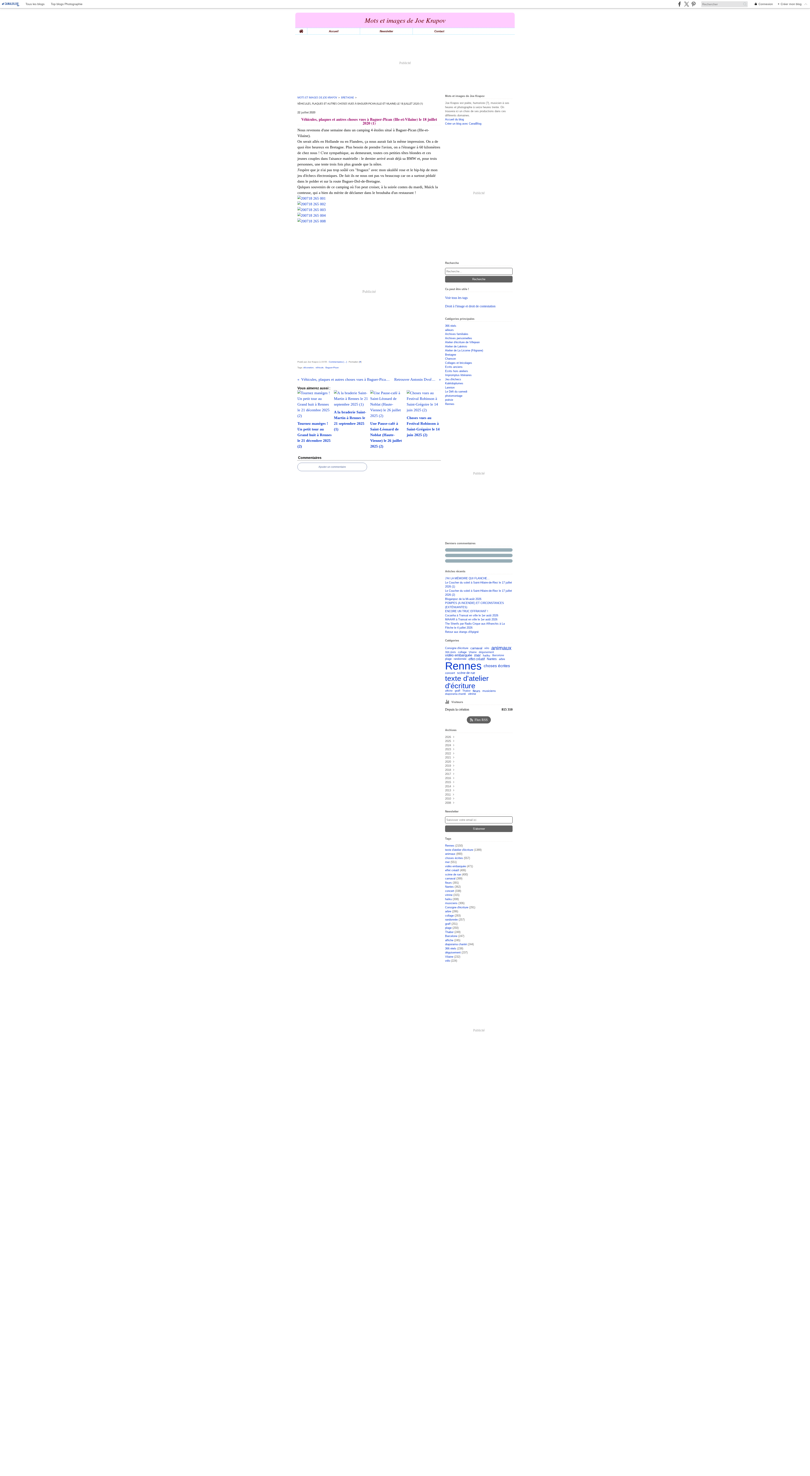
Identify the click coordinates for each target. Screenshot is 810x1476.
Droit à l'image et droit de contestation (470, 306)
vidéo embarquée (458, 655)
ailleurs (449, 330)
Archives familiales (456, 334)
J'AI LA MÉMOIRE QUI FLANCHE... (467, 578)
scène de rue (466, 672)
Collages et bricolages (458, 362)
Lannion (450, 387)
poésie (449, 399)
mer (477, 655)
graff (457, 691)
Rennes (449, 404)
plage (448, 659)
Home (301, 29)
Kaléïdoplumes (454, 383)
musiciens (489, 691)
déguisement (486, 652)
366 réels (450, 325)
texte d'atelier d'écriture (467, 682)
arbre (502, 659)
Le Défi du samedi (456, 391)
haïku (486, 655)
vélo (486, 648)
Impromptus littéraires (458, 375)
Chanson (450, 358)
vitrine (472, 693)
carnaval (476, 648)
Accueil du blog (454, 119)
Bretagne (347, 97)
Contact (439, 31)
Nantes (492, 659)
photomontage (453, 395)
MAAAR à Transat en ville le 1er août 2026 (471, 619)
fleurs (476, 690)
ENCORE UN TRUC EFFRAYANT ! (466, 611)
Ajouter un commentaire (332, 466)
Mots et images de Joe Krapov (317, 97)
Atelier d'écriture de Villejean (462, 342)
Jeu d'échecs (453, 379)
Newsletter (386, 31)
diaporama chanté (455, 694)
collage (462, 652)
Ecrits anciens (454, 366)
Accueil (334, 31)
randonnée (460, 659)
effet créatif (476, 659)
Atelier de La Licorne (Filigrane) (464, 350)
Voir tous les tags (456, 298)
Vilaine (473, 652)
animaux (501, 648)
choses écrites (497, 666)
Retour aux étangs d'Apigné (462, 631)
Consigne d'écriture (456, 648)
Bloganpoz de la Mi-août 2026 (463, 599)
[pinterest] (693, 4)
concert (450, 672)
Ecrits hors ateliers (456, 371)
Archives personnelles (458, 338)
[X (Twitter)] (686, 4)
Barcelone (498, 655)
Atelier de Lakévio (456, 346)
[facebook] (679, 4)
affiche (449, 691)
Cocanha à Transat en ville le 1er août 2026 (471, 615)
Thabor (466, 691)
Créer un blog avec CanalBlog (463, 123)
